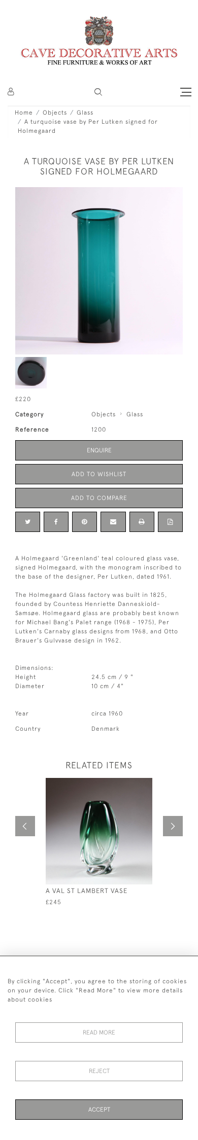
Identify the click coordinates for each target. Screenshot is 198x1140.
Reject (99, 1071)
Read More (99, 1032)
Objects (55, 112)
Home (24, 112)
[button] (98, 92)
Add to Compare (99, 498)
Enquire (99, 450)
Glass (85, 112)
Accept (99, 1109)
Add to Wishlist (99, 474)
